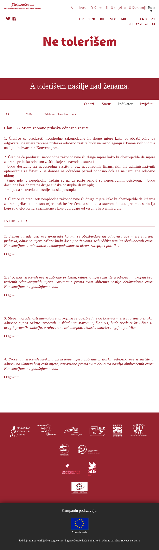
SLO (113, 19)
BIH (102, 19)
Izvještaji (147, 104)
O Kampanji (137, 7)
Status (106, 104)
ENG (143, 19)
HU (130, 24)
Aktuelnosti (79, 7)
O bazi (89, 104)
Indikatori (126, 104)
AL (146, 24)
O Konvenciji (99, 7)
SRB (91, 19)
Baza (151, 7)
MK (123, 19)
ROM (139, 24)
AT (153, 19)
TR (153, 24)
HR (81, 19)
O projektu (118, 7)
